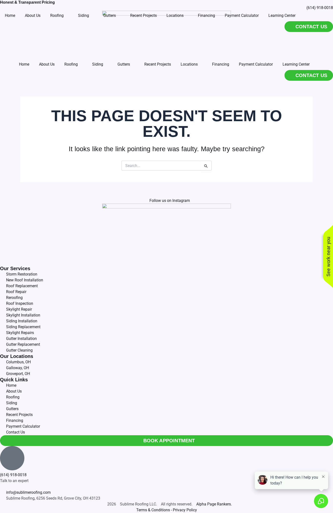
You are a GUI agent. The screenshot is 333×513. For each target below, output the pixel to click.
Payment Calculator (256, 64)
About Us (47, 64)
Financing (220, 64)
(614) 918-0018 (13, 475)
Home (24, 64)
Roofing (71, 64)
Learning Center (296, 64)
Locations (189, 64)
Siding (97, 64)
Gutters (124, 64)
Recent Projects (157, 64)
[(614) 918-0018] (12, 458)
